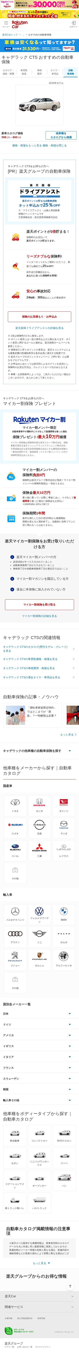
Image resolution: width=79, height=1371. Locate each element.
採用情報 (41, 1318)
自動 (70, 72)
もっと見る (67, 734)
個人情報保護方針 (25, 1318)
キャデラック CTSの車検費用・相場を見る (29, 668)
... (23, 34)
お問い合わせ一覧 (24, 1347)
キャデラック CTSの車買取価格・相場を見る (30, 659)
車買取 (24, 72)
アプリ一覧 (9, 1347)
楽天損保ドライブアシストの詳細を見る (39, 328)
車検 (39, 72)
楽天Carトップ (10, 34)
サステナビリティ (43, 1347)
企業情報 (8, 1318)
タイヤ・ (55, 72)
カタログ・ (8, 72)
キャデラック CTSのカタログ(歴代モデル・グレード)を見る (35, 648)
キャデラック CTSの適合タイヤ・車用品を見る (31, 677)
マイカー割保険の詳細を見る (39, 615)
